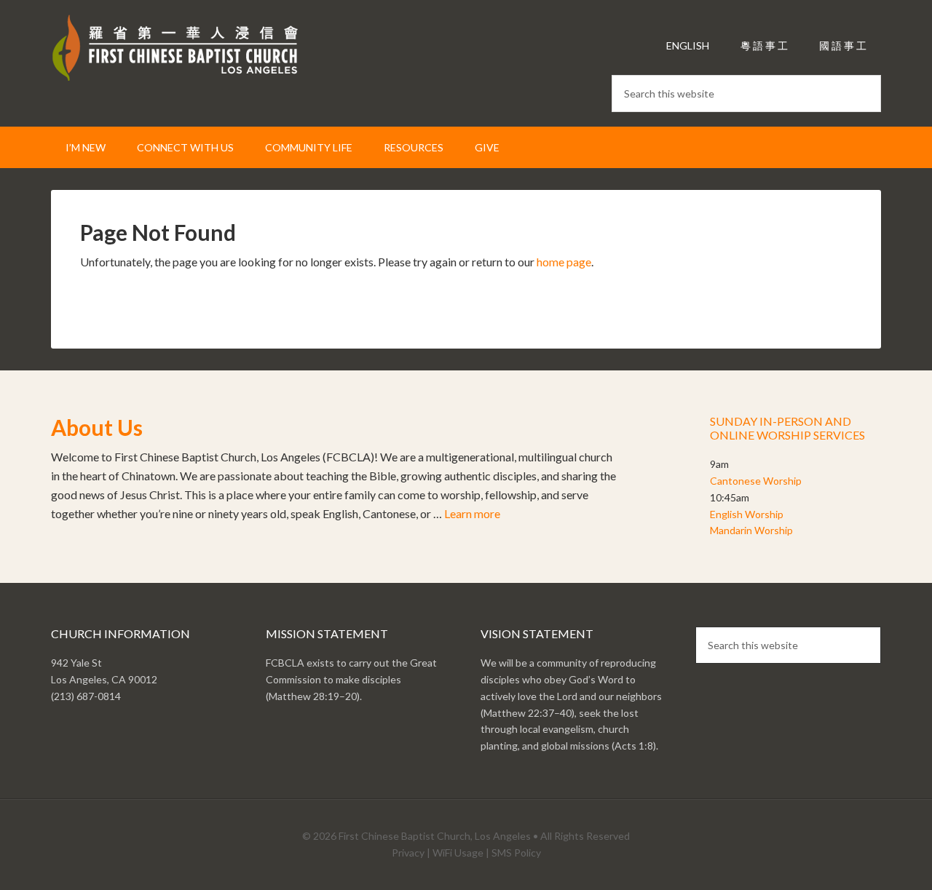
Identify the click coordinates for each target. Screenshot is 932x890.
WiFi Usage (458, 852)
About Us (97, 427)
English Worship (746, 514)
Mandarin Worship (751, 530)
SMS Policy (516, 852)
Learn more (472, 513)
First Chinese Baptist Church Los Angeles (175, 51)
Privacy (408, 852)
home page (564, 262)
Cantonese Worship (756, 480)
